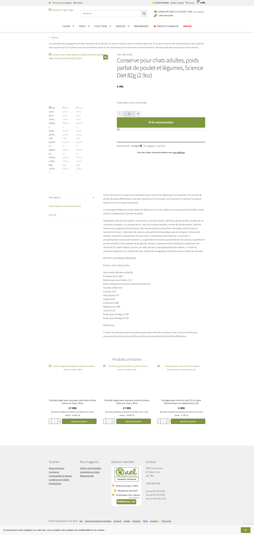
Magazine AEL (87, 475)
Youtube (127, 521)
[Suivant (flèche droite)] (249, 267)
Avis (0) (52, 214)
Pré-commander (161, 122)
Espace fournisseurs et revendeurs (98, 521)
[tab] (72, 197)
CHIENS (66, 26)
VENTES (187, 26)
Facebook (117, 521)
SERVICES (120, 26)
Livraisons (54, 471)
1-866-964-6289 (165, 15)
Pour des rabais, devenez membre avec (161, 152)
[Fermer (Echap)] (244, 3)
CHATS (82, 26)
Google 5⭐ (154, 521)
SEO (81, 521)
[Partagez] (251, 3)
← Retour (54, 37)
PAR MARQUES (141, 26)
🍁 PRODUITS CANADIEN (166, 26)
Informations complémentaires (65, 206)
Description (55, 197)
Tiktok (145, 521)
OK (245, 530)
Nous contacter (56, 468)
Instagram (136, 521)
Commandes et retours (60, 475)
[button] (105, 57)
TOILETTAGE (100, 26)
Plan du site (166, 521)
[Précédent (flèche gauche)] (5, 267)
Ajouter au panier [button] (79, 421)
